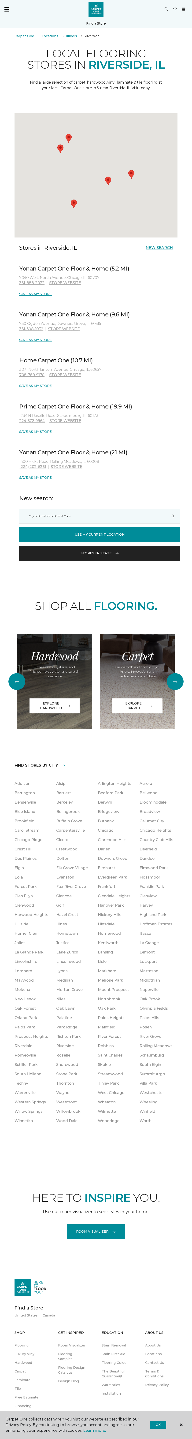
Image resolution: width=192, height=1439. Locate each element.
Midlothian (150, 980)
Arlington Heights (114, 783)
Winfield (147, 1111)
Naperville (149, 989)
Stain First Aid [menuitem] (113, 1354)
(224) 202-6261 (32, 466)
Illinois (71, 36)
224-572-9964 (32, 421)
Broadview (150, 811)
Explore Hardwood (51, 705)
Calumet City (152, 821)
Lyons (62, 971)
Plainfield (106, 1027)
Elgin (19, 868)
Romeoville (25, 1055)
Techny (21, 1083)
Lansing (105, 952)
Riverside (65, 1046)
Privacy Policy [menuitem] (157, 1385)
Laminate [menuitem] (22, 1380)
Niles (61, 999)
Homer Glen (26, 933)
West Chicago (111, 1092)
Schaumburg (152, 1055)
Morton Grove (69, 989)
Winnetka (24, 1121)
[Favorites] (174, 9)
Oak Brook (150, 999)
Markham (107, 971)
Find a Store (96, 23)
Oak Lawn (65, 1008)
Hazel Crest (67, 914)
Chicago (106, 830)
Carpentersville (70, 830)
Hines (61, 924)
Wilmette (107, 1111)
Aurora (146, 783)
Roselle (63, 1055)
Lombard (23, 971)
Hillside (21, 924)
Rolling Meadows (156, 1046)
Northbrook (109, 999)
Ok (158, 1425)
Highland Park (153, 914)
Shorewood (67, 1064)
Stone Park (66, 1074)
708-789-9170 (31, 375)
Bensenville (25, 802)
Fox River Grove (71, 886)
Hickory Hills (109, 914)
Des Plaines (26, 858)
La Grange (149, 943)
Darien (104, 849)
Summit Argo (152, 1074)
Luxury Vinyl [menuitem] (25, 1354)
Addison (22, 783)
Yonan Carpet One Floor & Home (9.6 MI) (74, 314)
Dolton (62, 858)
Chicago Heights (155, 830)
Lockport (148, 961)
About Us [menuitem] (153, 1345)
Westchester (152, 1092)
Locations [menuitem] (153, 1354)
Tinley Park (108, 1083)
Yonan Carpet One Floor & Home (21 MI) (73, 452)
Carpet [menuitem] (20, 1371)
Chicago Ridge (28, 840)
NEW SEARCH (159, 247)
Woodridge (108, 1121)
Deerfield (148, 849)
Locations (50, 36)
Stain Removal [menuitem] (114, 1345)
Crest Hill (23, 849)
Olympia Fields (154, 1008)
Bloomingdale (153, 802)
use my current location (100, 534)
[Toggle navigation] (7, 9)
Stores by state (96, 553)
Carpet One (24, 36)
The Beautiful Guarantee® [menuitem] (113, 1373)
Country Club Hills (156, 840)
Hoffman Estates (156, 924)
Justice (63, 943)
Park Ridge (66, 1027)
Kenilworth (108, 943)
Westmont (66, 1102)
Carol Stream (27, 830)
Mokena (22, 989)
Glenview (148, 896)
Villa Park (148, 1083)
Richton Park (68, 1036)
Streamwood (110, 1074)
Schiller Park (26, 1064)
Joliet (20, 943)
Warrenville (25, 1092)
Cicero (62, 840)
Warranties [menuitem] (111, 1385)
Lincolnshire (26, 961)
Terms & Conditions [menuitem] (154, 1373)
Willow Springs (29, 1111)
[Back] (16, 681)
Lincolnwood (68, 961)
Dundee (147, 858)
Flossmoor (150, 877)
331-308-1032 (31, 329)
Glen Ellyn (24, 896)
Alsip (61, 783)
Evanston (65, 877)
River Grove (150, 1036)
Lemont (147, 952)
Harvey (146, 905)
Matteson (149, 971)
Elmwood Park (154, 868)
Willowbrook (68, 1111)
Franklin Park (152, 886)
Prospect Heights (31, 1036)
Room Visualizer (92, 1231)
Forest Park (26, 886)
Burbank (106, 821)
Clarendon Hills (112, 840)
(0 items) (183, 9)
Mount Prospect (113, 989)
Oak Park (107, 1008)
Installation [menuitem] (111, 1393)
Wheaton (107, 1102)
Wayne (62, 1092)
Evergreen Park (112, 877)
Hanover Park (111, 905)
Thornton (65, 1083)
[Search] (172, 516)
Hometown (67, 933)
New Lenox (25, 999)
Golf (60, 905)
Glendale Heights (114, 896)
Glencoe (64, 896)
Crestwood (67, 849)
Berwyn (105, 802)
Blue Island (25, 811)
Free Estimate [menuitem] (26, 1397)
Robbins (106, 1046)
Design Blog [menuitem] (68, 1381)
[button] (166, 9)
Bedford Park (110, 793)
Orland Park (26, 1018)
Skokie (104, 1064)
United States (26, 1315)
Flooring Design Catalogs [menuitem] (71, 1370)
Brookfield (24, 821)
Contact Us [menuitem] (154, 1363)
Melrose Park (110, 980)
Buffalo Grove (69, 821)
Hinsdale (106, 924)
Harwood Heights (31, 914)
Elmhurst (106, 868)
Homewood (109, 933)
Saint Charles (110, 1055)
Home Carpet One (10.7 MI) (56, 360)
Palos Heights (111, 1018)
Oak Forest (25, 1008)
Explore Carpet (133, 705)
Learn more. (94, 1430)
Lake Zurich (67, 952)
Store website (65, 283)
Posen (146, 1027)
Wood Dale (67, 1121)
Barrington (25, 793)
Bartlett (63, 793)
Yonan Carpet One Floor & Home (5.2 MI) (74, 268)
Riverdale (23, 1046)
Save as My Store (35, 294)
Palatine (64, 1018)
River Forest (109, 1036)
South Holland (28, 1074)
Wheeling (149, 1102)
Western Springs (30, 1102)
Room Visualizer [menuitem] (71, 1345)
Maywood (24, 980)
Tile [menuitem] (18, 1389)
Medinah (64, 980)
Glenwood (24, 905)
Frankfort (106, 886)
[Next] (175, 681)
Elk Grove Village (72, 868)
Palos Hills (149, 1018)
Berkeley (64, 802)
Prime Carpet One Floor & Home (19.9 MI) (75, 406)
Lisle (102, 961)
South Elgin (150, 1064)
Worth (145, 1121)
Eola (19, 877)
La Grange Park (29, 952)
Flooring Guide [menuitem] (114, 1363)
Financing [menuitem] (23, 1406)
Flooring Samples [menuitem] (65, 1356)
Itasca (145, 933)
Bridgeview (108, 811)
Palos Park (25, 1027)
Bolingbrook (68, 811)
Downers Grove (112, 858)
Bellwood (149, 793)
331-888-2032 (31, 283)
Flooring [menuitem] (22, 1345)
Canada (49, 1315)
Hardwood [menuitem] (23, 1363)
